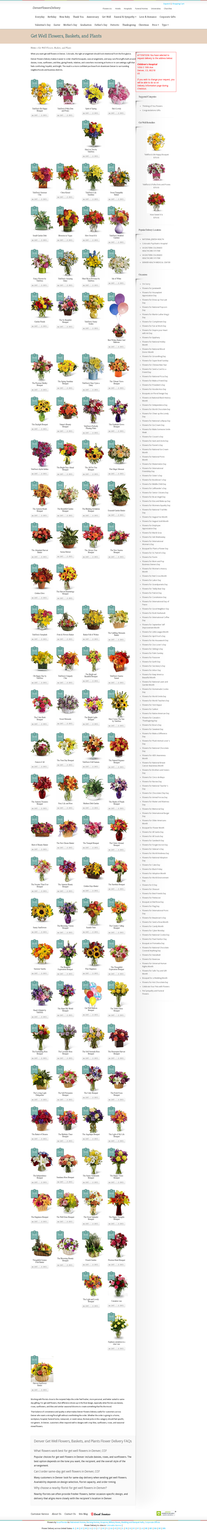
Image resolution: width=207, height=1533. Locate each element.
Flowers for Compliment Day (154, 322)
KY (138, 1528)
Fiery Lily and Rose (65, 803)
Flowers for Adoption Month (154, 873)
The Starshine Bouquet (116, 884)
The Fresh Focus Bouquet (116, 1093)
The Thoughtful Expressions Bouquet (116, 968)
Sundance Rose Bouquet (65, 1177)
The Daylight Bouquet (40, 424)
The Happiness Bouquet (39, 1216)
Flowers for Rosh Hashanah (153, 613)
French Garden (90, 1260)
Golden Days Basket (91, 886)
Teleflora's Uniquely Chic (65, 676)
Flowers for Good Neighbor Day (155, 609)
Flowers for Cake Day (151, 865)
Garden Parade (39, 321)
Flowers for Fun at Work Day (154, 326)
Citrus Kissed (65, 192)
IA (130, 1528)
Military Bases (114, 1522)
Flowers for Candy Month (153, 926)
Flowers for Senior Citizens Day (155, 493)
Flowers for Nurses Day (152, 782)
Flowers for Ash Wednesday (153, 537)
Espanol (167, 4)
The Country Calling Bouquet (116, 926)
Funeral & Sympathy (125, 16)
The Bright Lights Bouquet (90, 718)
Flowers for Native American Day (155, 713)
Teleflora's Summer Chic (40, 193)
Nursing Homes (93, 1522)
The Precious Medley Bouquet (39, 384)
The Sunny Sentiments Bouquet (91, 1176)
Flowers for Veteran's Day (153, 849)
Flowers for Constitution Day (154, 597)
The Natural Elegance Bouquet (116, 761)
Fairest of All (39, 761)
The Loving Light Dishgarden (39, 1093)
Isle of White (116, 278)
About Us (56, 1514)
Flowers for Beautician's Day (154, 918)
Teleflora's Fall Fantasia (90, 761)
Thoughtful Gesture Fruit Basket (40, 1261)
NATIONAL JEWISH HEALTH (153, 239)
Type (165, 24)
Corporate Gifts (168, 16)
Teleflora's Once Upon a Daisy (91, 384)
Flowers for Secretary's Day (153, 666)
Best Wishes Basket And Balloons (116, 341)
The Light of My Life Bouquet (116, 1135)
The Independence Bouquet (39, 1176)
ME (146, 1528)
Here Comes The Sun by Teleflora (116, 719)
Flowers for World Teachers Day (155, 701)
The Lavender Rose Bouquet (65, 1052)
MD (150, 1528)
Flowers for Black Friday (152, 869)
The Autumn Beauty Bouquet (65, 885)
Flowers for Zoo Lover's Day (154, 645)
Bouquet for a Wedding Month (154, 978)
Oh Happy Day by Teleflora (39, 676)
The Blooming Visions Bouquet (65, 926)
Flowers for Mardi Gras (152, 533)
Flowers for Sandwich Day (153, 841)
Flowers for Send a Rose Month (155, 922)
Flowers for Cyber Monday (153, 931)
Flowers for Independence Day (154, 405)
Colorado (110, 1525)
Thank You (78, 16)
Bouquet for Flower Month (153, 828)
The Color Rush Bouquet (39, 718)
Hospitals (128, 9)
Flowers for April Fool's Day (153, 636)
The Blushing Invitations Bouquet (91, 509)
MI (160, 1528)
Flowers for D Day (149, 885)
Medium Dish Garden (91, 803)
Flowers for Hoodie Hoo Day (154, 389)
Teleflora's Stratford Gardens (116, 236)
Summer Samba (40, 968)
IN (126, 1528)
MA (155, 1528)
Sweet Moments (65, 718)
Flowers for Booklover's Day (154, 480)
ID (119, 1528)
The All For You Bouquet (91, 468)
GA (111, 1528)
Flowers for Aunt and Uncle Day (155, 441)
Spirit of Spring (91, 108)
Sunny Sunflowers (39, 927)
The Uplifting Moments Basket (116, 633)
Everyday (40, 16)
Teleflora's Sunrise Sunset (116, 676)
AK (78, 1528)
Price (155, 24)
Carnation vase (116, 1300)
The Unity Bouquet (91, 1092)
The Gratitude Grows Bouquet (116, 425)
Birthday (52, 16)
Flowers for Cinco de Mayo (153, 777)
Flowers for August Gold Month (155, 521)
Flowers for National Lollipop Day (156, 421)
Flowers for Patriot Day (152, 593)
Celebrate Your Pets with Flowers (155, 987)
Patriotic (114, 24)
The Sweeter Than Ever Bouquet (39, 885)
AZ (82, 1528)
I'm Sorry (146, 284)
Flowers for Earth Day (151, 662)
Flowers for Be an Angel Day (153, 497)
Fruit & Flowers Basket (65, 634)
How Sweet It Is (91, 235)
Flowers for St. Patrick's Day (154, 553)
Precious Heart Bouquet (116, 1260)
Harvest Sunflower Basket (40, 1384)
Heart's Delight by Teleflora (39, 1011)
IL (123, 1528)
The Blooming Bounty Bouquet (65, 1259)
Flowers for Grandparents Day (155, 584)
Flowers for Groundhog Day (154, 356)
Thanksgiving (129, 24)
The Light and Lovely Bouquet (91, 1300)
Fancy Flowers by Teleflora (39, 279)
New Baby (64, 16)
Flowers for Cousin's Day (152, 437)
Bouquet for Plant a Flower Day (155, 549)
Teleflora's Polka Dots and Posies (65, 109)
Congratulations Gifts (151, 110)
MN (164, 1528)
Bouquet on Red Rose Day (153, 902)
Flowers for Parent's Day (152, 445)
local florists (62, 1522)
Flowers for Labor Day (151, 580)
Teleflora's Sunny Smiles (91, 322)
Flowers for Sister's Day (152, 476)
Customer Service (40, 1514)
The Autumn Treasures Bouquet (39, 802)
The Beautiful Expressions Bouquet (65, 968)
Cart (36, 115)
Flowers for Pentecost (151, 898)
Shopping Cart (178, 4)
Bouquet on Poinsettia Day (153, 943)
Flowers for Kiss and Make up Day (156, 501)
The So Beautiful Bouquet (65, 320)
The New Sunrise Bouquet (116, 551)
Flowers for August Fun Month (154, 517)
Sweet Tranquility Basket (116, 193)
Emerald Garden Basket (116, 510)
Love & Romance (148, 16)
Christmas (144, 24)
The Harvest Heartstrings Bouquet (65, 592)
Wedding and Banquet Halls (132, 1522)
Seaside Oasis (91, 927)
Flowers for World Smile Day (154, 696)
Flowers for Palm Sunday (152, 653)
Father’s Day (101, 24)
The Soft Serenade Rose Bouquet (91, 1052)
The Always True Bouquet (91, 551)
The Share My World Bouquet (65, 1009)
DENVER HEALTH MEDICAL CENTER (156, 262)
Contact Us (70, 1514)
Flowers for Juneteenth (151, 288)
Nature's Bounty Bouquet (65, 425)
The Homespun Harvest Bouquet (116, 1052)
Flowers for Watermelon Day (154, 464)
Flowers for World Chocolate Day (156, 409)
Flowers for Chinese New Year (154, 365)
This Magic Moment (116, 469)
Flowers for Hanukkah (151, 955)
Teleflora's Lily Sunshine (90, 193)
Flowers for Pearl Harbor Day (154, 939)
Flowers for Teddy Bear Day (153, 589)
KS (134, 1528)
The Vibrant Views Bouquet (116, 382)
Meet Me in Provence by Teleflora (91, 279)
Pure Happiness (90, 968)
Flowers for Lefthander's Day (154, 488)
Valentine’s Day (43, 24)
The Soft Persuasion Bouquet (65, 1093)
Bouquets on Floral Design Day (155, 393)
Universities (156, 9)
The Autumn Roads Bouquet (40, 509)
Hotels (118, 9)
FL (107, 1528)
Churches (168, 9)
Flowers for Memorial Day (153, 809)
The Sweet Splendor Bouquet (90, 1217)
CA (90, 1528)
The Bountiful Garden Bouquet (65, 509)
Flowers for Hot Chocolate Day (155, 982)
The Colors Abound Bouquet (116, 844)
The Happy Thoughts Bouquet (116, 1217)
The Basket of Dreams (40, 1134)
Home (33, 47)
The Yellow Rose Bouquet (116, 1009)
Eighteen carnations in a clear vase (116, 1342)
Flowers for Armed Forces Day (154, 797)
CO (94, 1528)
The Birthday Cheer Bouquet (65, 1135)
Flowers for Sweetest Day (152, 729)
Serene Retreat (65, 551)
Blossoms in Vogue (65, 235)
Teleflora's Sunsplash (39, 634)
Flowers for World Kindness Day (155, 853)
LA (142, 1528)
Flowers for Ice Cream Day (153, 425)
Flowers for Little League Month (155, 632)
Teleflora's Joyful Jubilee (39, 469)
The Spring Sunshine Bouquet (65, 382)
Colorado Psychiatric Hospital (154, 244)
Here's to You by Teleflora (91, 150)
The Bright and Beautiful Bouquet (90, 675)
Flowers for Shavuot (150, 889)
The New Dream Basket (65, 843)
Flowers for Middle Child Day (154, 484)
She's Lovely (116, 108)
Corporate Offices (152, 1522)
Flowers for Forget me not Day (155, 845)
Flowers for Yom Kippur (152, 705)
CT (99, 1528)
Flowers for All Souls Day (152, 836)
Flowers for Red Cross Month (154, 576)
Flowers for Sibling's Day (152, 649)
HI (115, 1528)
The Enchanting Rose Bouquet (39, 1052)
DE (103, 1528)
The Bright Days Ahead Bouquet (65, 468)
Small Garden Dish (40, 235)
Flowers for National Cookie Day (155, 935)
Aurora (118, 1525)
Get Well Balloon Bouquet (91, 1009)
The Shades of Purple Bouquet (116, 802)
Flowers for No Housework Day (155, 640)
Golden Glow (40, 593)
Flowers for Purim (149, 557)
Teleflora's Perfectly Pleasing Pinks (91, 427)
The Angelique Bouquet (91, 1134)
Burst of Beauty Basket (40, 844)
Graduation (86, 24)
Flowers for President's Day (153, 385)
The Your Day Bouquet (65, 760)
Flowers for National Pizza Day (155, 376)
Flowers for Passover (151, 657)
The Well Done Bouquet (65, 1216)
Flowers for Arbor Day (151, 670)
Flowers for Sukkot (150, 709)
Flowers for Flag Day (150, 906)
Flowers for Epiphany (151, 338)
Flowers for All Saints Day (153, 832)
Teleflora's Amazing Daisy (65, 279)
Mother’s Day (70, 24)
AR (86, 1528)
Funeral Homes (141, 9)
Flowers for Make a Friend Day (154, 381)
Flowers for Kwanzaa (151, 959)
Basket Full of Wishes (91, 634)
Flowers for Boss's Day (151, 725)
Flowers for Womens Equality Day (156, 505)
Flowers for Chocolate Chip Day (155, 793)
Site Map (83, 1514)
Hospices (104, 1522)
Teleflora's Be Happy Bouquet (39, 109)
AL (74, 1528)
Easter (57, 24)
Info (45, 115)
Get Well (106, 16)
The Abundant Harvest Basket (40, 551)
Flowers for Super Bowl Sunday (155, 361)
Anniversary (93, 16)
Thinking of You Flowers (152, 106)
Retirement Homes (78, 1522)
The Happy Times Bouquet (116, 1176)
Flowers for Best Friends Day (154, 893)
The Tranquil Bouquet (91, 843)
